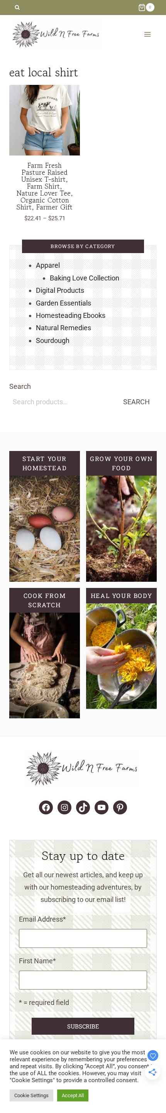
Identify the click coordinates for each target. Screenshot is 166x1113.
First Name (37, 961)
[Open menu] (147, 35)
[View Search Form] (17, 7)
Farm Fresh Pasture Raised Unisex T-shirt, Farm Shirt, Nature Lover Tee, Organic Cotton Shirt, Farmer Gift (45, 186)
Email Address (42, 919)
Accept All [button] (73, 1095)
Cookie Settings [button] (31, 1095)
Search (20, 386)
